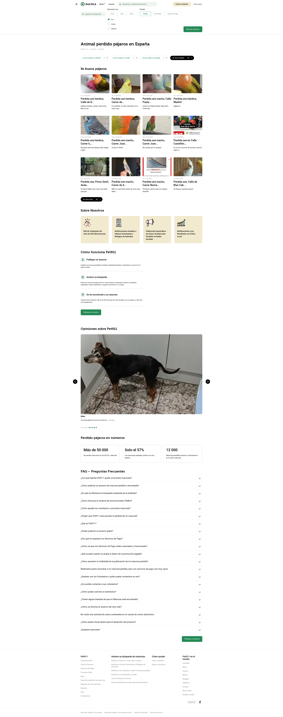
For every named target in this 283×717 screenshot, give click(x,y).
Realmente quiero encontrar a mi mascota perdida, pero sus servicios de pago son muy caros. (124, 569)
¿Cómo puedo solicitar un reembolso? (98, 592)
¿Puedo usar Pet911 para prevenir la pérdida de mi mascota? (109, 516)
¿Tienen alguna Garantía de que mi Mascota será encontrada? (109, 599)
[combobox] (93, 14)
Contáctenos (85, 696)
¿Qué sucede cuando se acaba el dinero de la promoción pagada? (111, 554)
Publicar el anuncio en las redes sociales (126, 661)
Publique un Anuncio (90, 312)
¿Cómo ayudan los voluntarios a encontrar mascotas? (106, 508)
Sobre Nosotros (87, 661)
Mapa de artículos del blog (90, 684)
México (185, 675)
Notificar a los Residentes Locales (124, 675)
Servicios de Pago (87, 668)
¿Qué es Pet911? (88, 523)
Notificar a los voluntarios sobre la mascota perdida (130, 671)
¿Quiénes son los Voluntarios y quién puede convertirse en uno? (110, 577)
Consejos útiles (86, 672)
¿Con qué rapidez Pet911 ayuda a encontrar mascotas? (106, 478)
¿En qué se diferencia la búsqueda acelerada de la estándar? (109, 493)
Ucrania (185, 687)
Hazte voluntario (158, 661)
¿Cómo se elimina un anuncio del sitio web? (101, 607)
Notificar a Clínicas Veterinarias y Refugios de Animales (128, 665)
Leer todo (111, 420)
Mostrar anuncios (192, 29)
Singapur (186, 679)
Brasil (185, 667)
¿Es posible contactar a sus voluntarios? (99, 584)
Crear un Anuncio (87, 664)
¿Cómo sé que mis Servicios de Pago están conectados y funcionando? (114, 546)
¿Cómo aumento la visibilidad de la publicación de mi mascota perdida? (114, 561)
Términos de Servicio (156, 712)
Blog (82, 676)
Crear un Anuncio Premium (121, 678)
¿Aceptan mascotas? (90, 630)
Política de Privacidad (140, 712)
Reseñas (84, 688)
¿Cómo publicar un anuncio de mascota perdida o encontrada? (110, 486)
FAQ (82, 692)
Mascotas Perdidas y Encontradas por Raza (118, 712)
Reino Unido (187, 691)
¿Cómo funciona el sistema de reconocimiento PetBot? (106, 501)
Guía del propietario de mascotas (93, 680)
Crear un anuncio (182, 4)
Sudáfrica (186, 683)
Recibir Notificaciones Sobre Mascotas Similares (129, 682)
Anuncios (112, 4)
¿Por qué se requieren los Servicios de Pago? (102, 539)
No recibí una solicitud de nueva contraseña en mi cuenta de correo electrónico (117, 614)
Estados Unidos (188, 695)
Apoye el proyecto (158, 664)
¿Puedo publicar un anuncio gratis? (97, 531)
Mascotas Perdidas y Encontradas (91, 712)
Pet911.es (84, 49)
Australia (186, 663)
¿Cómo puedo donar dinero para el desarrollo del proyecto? (108, 622)
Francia (185, 671)
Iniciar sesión (197, 4)
